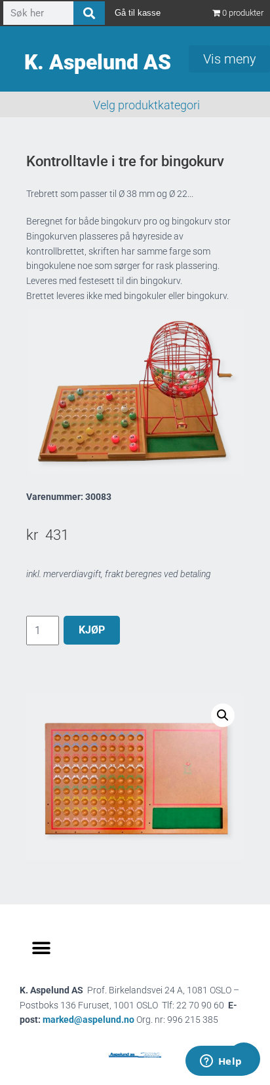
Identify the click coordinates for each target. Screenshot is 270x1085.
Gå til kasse (138, 13)
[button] (223, 715)
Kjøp (92, 630)
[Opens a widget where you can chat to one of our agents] (221, 1062)
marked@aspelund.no (130, 1019)
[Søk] (89, 13)
